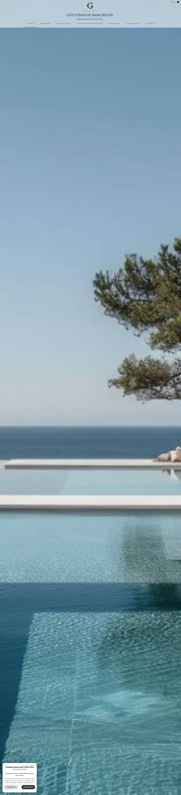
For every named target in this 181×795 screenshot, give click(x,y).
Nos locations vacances (90, 24)
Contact (150, 24)
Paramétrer (11, 787)
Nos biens (45, 24)
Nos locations (63, 24)
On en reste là (27, 766)
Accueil (30, 24)
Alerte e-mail (132, 24)
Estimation (114, 24)
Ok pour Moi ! (28, 787)
